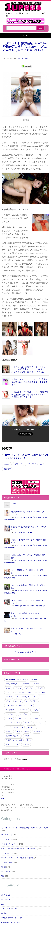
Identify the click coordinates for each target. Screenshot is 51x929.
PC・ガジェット (7, 835)
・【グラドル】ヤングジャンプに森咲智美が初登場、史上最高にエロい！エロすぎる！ (29, 382)
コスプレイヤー (31, 701)
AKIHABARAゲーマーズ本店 (16, 679)
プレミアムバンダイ (13, 723)
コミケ (20, 705)
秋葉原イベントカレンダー (10, 922)
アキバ (36, 684)
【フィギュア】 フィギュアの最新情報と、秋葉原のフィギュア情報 (24, 828)
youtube (7, 464)
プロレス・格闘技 (7, 862)
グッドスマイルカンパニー (24, 692)
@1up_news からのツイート (25, 652)
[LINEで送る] (27, 66)
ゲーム (8, 701)
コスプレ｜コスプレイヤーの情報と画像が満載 (28, 605)
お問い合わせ (5, 895)
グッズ (8, 692)
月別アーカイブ (10, 759)
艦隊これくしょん (12, 744)
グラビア (18, 464)
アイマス (26, 684)
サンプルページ (6, 899)
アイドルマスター (12, 684)
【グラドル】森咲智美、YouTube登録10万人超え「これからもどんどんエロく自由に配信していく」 (25, 47)
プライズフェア (22, 718)
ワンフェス (31, 727)
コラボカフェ (10, 710)
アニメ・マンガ (19, 618)
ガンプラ (40, 688)
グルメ (36, 697)
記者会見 (26, 744)
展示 (18, 731)
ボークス (27, 723)
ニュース (14, 504)
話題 (31, 532)
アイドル (33, 679)
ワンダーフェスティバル (14, 727)
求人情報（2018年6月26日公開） (12, 918)
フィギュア (24, 714)
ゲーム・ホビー (6, 853)
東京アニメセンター (13, 736)
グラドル (41, 692)
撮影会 (26, 731)
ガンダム (29, 688)
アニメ (8, 688)
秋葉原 (26, 736)
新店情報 (37, 731)
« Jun (3, 798)
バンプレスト (10, 714)
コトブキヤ (10, 705)
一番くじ (9, 731)
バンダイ (35, 710)
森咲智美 (7, 469)
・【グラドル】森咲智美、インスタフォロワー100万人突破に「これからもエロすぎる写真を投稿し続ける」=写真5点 (30, 369)
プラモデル (36, 718)
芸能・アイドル (23, 58)
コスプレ (18, 701)
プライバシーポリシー (9, 908)
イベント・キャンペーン (22, 517)
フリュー (35, 714)
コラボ (30, 705)
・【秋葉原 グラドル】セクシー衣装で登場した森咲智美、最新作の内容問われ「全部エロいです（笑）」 (29, 394)
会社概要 (4, 913)
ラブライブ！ (39, 723)
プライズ (9, 718)
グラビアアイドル (34, 464)
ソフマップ (24, 710)
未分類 (3, 867)
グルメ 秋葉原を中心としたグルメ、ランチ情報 (19, 848)
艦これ (28, 740)
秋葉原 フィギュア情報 (14, 740)
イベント (18, 688)
